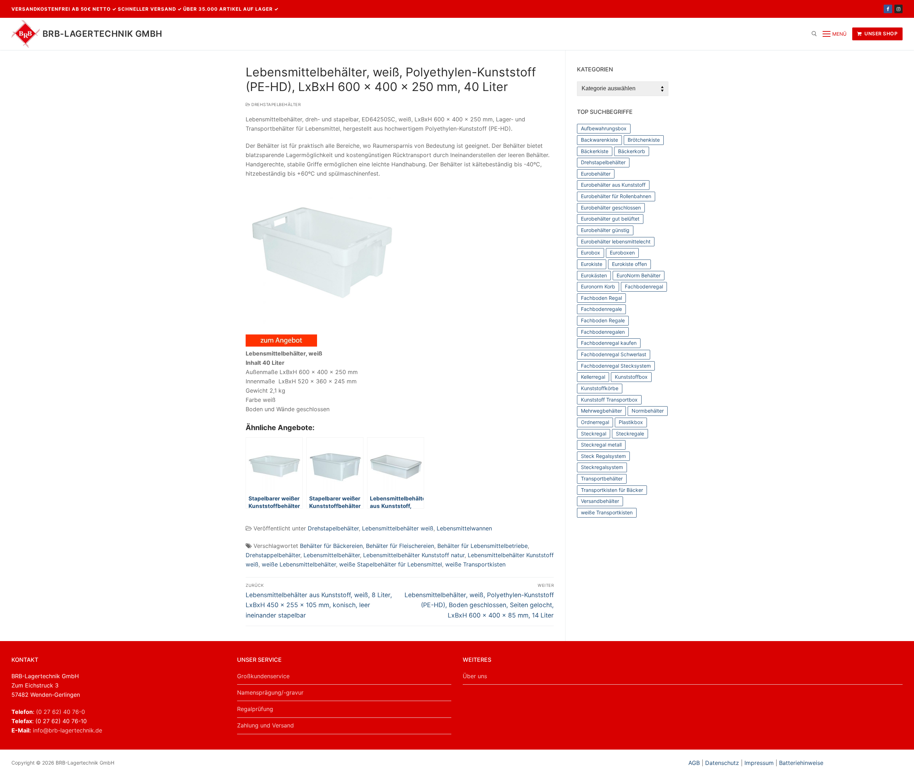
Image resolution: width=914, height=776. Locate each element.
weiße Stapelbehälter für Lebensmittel (390, 564)
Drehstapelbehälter (275, 104)
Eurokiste (591, 264)
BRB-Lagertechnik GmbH (102, 34)
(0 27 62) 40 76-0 (60, 711)
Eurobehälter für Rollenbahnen (616, 196)
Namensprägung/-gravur (270, 692)
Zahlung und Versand (265, 725)
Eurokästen (594, 275)
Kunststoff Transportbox (609, 400)
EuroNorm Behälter (639, 275)
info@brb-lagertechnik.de (67, 730)
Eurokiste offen (629, 264)
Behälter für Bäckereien (331, 545)
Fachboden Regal (601, 298)
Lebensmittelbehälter (331, 555)
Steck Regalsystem (603, 456)
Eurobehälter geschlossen (611, 208)
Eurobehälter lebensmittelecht (616, 241)
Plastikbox (631, 422)
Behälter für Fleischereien (400, 545)
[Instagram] (898, 9)
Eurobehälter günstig (605, 230)
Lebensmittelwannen (464, 528)
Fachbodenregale (601, 309)
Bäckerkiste (594, 151)
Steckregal (593, 433)
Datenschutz (722, 762)
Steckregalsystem (602, 467)
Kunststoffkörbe (599, 388)
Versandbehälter (600, 501)
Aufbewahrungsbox (604, 128)
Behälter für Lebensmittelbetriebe (482, 545)
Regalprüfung (255, 708)
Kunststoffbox (631, 377)
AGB (695, 762)
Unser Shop (880, 33)
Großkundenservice (263, 676)
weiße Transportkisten (475, 564)
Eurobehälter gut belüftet (610, 219)
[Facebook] (888, 9)
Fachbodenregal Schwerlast (613, 354)
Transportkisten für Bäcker (612, 490)
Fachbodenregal (644, 286)
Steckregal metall (601, 445)
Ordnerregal (595, 422)
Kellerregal (593, 377)
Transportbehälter (602, 478)
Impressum (759, 762)
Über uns (475, 676)
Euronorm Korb (598, 286)
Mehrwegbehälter (601, 411)
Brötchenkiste (644, 140)
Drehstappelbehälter (273, 555)
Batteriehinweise (801, 762)
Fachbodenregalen (603, 332)
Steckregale (630, 433)
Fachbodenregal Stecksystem (616, 366)
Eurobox (590, 253)
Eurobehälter (596, 174)
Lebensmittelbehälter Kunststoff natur (413, 555)
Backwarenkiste (599, 140)
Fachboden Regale (603, 320)
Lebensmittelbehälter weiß (397, 528)
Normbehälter (648, 411)
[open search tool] (814, 33)
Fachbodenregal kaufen (609, 343)
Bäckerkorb (631, 151)
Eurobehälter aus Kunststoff (613, 185)
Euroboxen (622, 253)
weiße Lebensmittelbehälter (299, 564)
